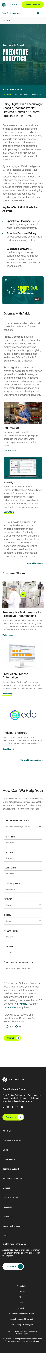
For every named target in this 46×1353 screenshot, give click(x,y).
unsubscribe (10, 1007)
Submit (10, 1038)
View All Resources (35, 563)
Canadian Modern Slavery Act (21, 1319)
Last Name (9, 852)
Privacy (21, 1297)
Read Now (6, 749)
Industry (7, 915)
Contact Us (11, 1117)
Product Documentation (13, 1178)
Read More (7, 693)
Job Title (8, 946)
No (20, 1027)
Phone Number (11, 931)
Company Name (12, 883)
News (5, 1235)
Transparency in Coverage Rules (23, 1324)
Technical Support (11, 1169)
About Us (7, 1131)
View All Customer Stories (32, 760)
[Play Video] (23, 290)
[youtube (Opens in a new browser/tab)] (22, 1107)
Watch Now (7, 635)
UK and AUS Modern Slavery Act (21, 1313)
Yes (11, 1027)
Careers (6, 1188)
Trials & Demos (33, 4)
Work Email (10, 868)
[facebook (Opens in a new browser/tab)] (13, 1107)
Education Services (11, 1226)
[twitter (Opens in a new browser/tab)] (8, 1107)
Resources (7, 1207)
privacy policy (20, 1003)
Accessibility (21, 1286)
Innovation (7, 1216)
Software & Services (12, 1140)
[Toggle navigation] (43, 13)
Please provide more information (18, 962)
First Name (9, 837)
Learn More (9, 450)
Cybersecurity (9, 1159)
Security (21, 1308)
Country (8, 899)
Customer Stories (10, 1197)
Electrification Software (11, 13)
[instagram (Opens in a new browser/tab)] (17, 1107)
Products (7, 21)
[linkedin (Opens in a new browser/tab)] (3, 1107)
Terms (21, 1302)
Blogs (5, 1150)
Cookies (22, 1292)
